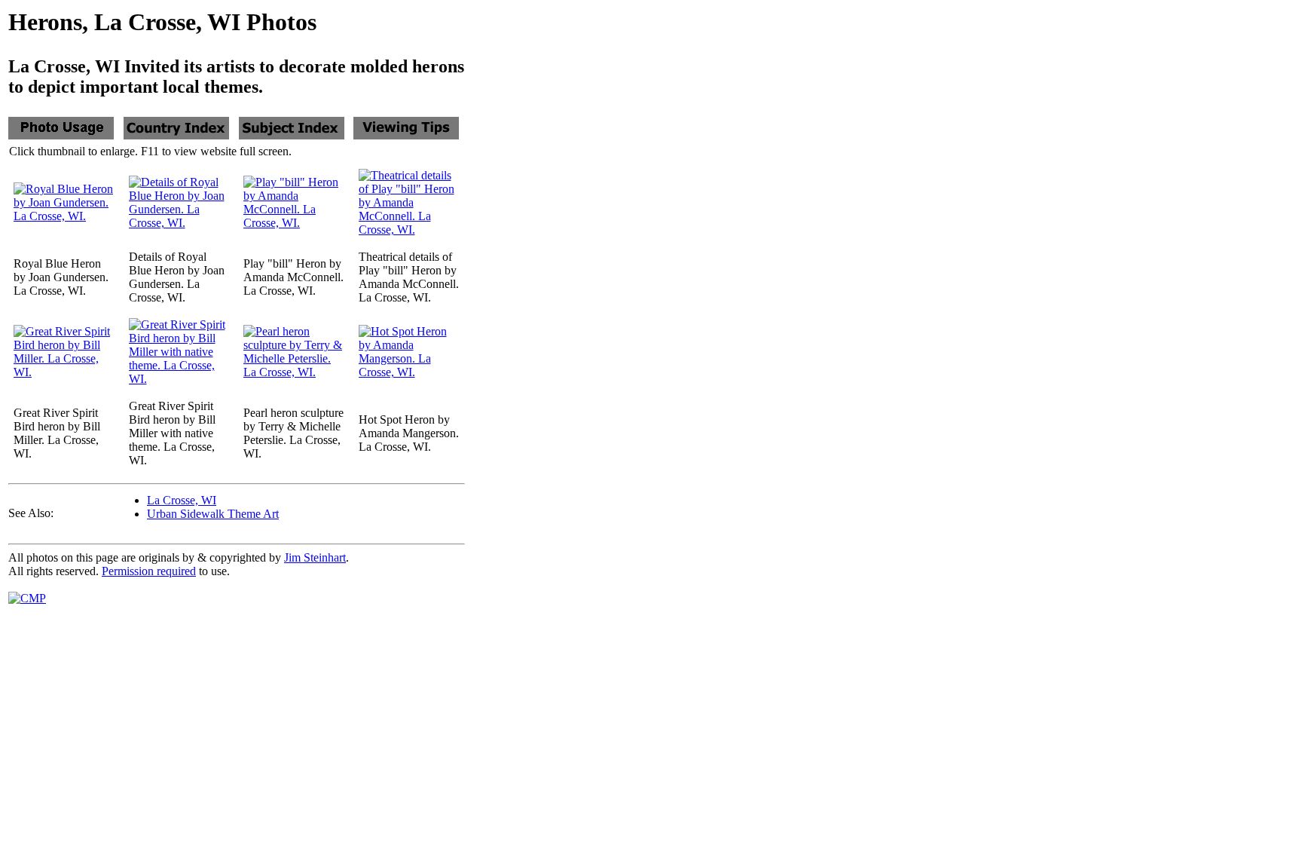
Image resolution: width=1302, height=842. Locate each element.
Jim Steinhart (315, 557)
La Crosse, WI (181, 500)
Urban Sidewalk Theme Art (213, 513)
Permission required (149, 571)
